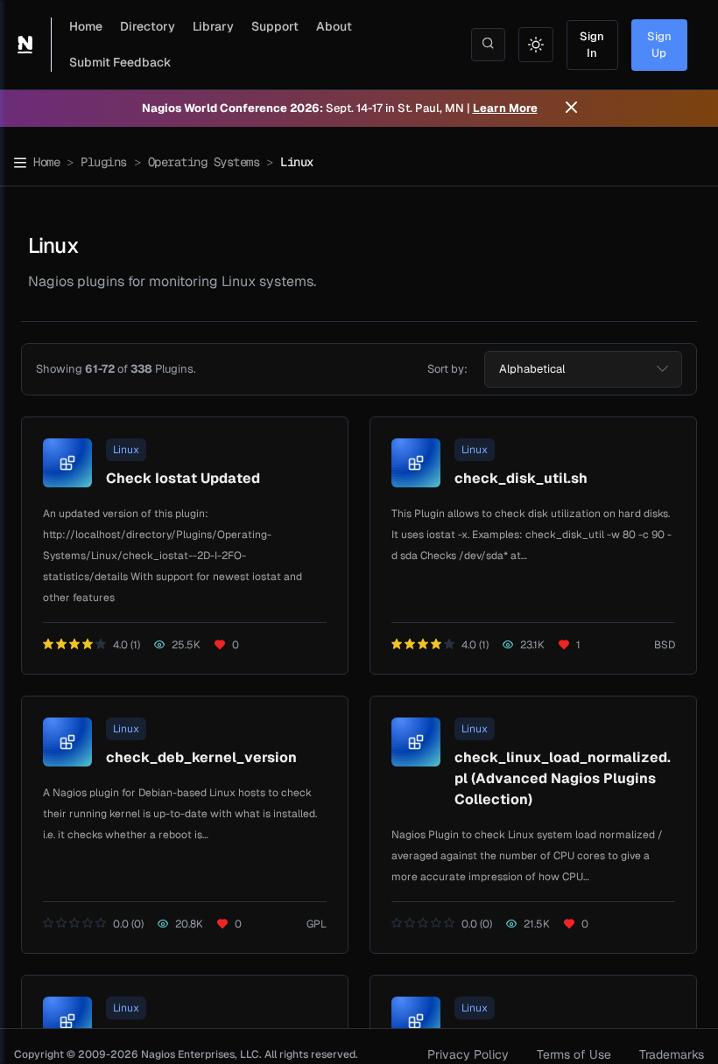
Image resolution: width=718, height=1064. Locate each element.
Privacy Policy (468, 1054)
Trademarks (671, 1054)
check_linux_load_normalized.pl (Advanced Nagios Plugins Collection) (562, 778)
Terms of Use (574, 1054)
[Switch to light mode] (535, 44)
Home (85, 26)
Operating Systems (204, 162)
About (334, 26)
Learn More (505, 108)
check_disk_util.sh (521, 478)
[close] (571, 108)
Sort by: (447, 368)
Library (213, 26)
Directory (147, 26)
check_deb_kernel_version (201, 757)
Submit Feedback (120, 62)
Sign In (592, 45)
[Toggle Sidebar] (20, 163)
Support (275, 26)
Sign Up (659, 45)
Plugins (104, 162)
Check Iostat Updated (183, 478)
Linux (126, 450)
